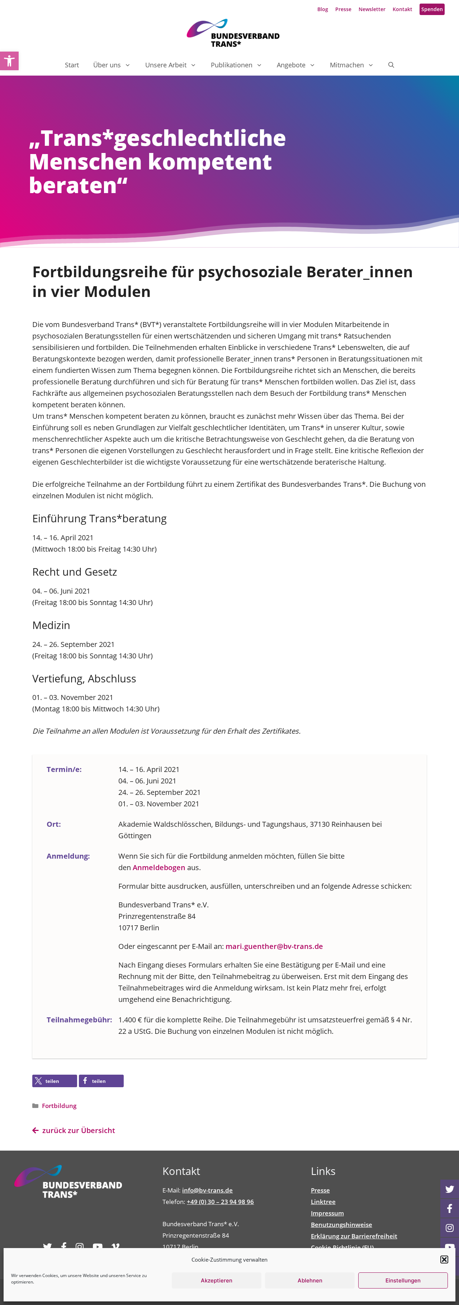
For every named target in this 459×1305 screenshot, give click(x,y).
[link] (9, 61)
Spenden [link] (432, 9)
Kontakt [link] (402, 9)
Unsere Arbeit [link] (165, 65)
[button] (444, 1259)
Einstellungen (403, 1280)
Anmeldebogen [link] (159, 867)
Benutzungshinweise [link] (341, 1224)
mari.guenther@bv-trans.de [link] (274, 946)
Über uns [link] (107, 65)
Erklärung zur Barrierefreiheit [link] (354, 1236)
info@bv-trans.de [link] (207, 1190)
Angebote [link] (291, 65)
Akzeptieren (216, 1280)
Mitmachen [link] (347, 65)
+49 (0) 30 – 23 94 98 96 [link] (220, 1202)
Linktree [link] (323, 1202)
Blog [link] (322, 9)
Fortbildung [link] (59, 1106)
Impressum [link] (327, 1213)
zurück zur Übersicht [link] (77, 1130)
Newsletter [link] (372, 9)
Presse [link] (343, 9)
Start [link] (72, 65)
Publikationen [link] (231, 65)
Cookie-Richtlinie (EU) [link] (342, 1247)
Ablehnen (310, 1280)
